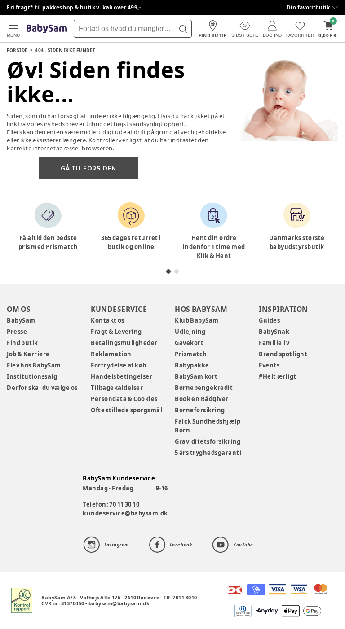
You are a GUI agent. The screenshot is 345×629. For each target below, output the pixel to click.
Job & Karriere (28, 354)
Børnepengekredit (204, 388)
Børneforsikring (200, 410)
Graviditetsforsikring (208, 441)
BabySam (21, 320)
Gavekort (189, 343)
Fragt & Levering (116, 332)
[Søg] (182, 28)
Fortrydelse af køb (118, 365)
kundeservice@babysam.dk (125, 513)
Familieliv (274, 343)
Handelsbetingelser (121, 376)
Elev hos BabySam (34, 365)
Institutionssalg (32, 376)
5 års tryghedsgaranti (208, 453)
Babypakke (192, 365)
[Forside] (47, 29)
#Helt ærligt (277, 376)
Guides (269, 320)
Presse (17, 332)
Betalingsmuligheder (124, 343)
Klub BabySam (197, 320)
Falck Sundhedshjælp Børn (208, 425)
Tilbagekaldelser (117, 388)
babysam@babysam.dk (119, 603)
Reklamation (111, 354)
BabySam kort (196, 376)
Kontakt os (107, 320)
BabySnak (274, 332)
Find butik (22, 343)
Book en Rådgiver (202, 399)
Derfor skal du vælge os (42, 388)
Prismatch (191, 354)
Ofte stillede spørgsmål (126, 410)
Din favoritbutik (308, 7)
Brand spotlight (283, 354)
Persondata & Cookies (124, 399)
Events (269, 365)
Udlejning (190, 332)
